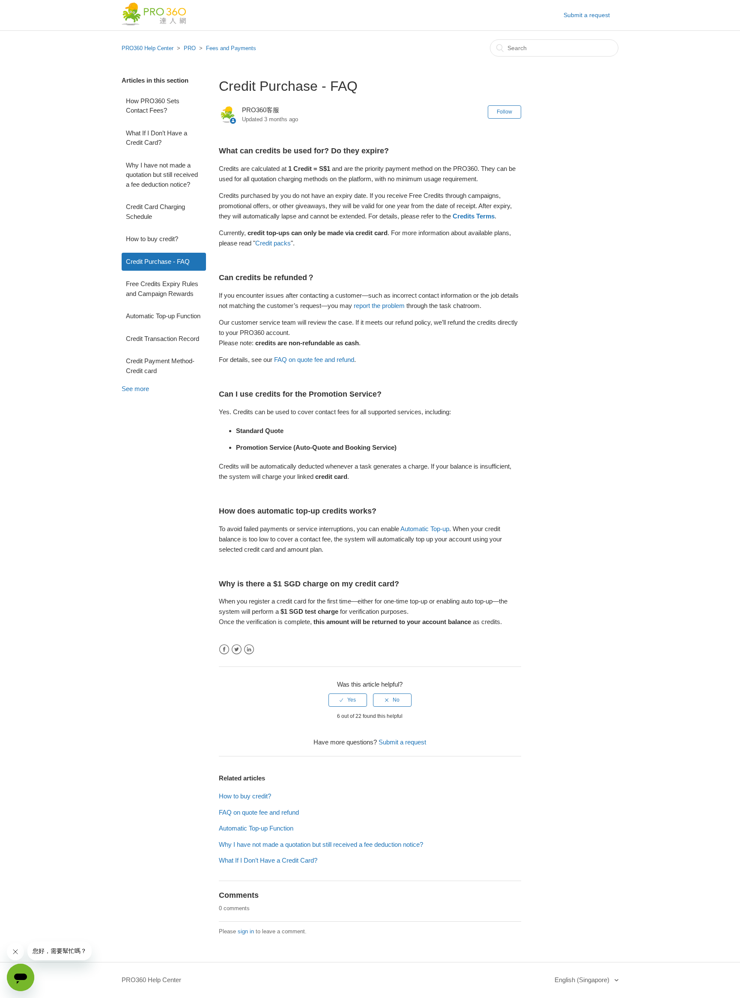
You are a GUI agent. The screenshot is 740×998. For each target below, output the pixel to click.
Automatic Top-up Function (163, 316)
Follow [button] (504, 112)
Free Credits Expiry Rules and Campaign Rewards (162, 288)
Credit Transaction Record (162, 338)
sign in (246, 931)
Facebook (224, 649)
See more (135, 388)
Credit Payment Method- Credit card (160, 365)
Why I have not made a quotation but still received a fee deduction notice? (162, 174)
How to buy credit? (152, 238)
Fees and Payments (231, 48)
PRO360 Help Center (147, 48)
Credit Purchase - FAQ (158, 261)
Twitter (236, 649)
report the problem (379, 305)
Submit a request (587, 15)
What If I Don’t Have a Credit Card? (156, 137)
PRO (190, 48)
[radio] (347, 699)
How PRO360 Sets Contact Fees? (152, 105)
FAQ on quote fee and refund (259, 812)
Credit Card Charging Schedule (155, 211)
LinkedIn (249, 649)
